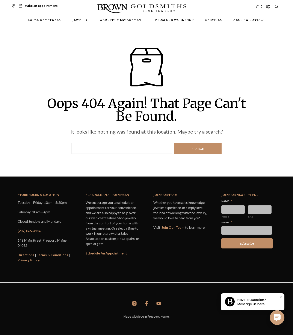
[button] (259, 7)
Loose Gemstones (44, 20)
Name (226, 201)
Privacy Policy (29, 260)
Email (226, 222)
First (226, 216)
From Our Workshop (174, 20)
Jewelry (80, 20)
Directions (26, 255)
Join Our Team (173, 227)
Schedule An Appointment (106, 253)
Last (251, 216)
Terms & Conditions (52, 255)
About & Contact (249, 20)
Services (213, 20)
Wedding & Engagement (121, 20)
